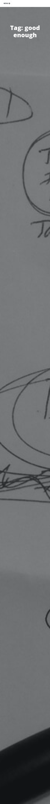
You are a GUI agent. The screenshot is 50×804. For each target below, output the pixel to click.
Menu (6, 3)
